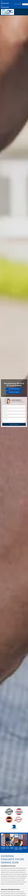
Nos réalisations (14, 389)
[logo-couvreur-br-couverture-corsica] (7, 12)
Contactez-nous (14, 392)
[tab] (14, 448)
